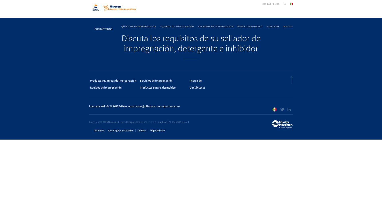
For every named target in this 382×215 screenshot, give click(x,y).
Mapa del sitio (157, 130)
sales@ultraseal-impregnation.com (158, 106)
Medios (288, 26)
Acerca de (273, 26)
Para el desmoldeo (249, 26)
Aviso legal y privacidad (121, 130)
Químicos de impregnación (138, 26)
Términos (99, 130)
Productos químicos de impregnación (113, 81)
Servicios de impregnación (215, 26)
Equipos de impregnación (177, 26)
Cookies (142, 130)
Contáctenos (271, 4)
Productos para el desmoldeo (158, 88)
